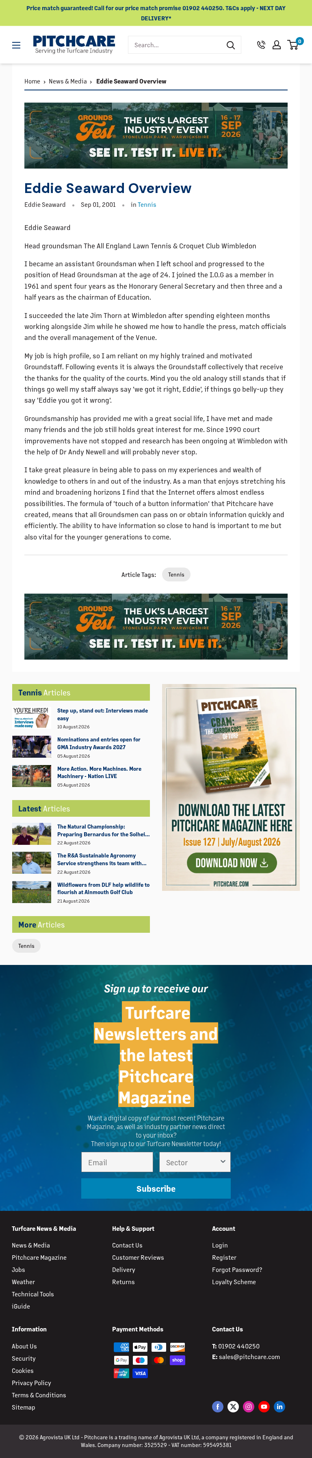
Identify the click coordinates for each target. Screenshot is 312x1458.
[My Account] (277, 44)
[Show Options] (223, 1162)
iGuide (21, 1306)
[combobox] (174, 44)
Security (24, 1358)
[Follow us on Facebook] (217, 1406)
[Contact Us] (261, 44)
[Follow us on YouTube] (264, 1406)
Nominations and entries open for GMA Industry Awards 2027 (99, 743)
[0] (293, 45)
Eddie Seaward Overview (131, 81)
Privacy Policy (31, 1382)
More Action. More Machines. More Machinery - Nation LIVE (99, 772)
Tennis (26, 945)
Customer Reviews (138, 1257)
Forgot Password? (237, 1269)
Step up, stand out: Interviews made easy (102, 714)
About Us (24, 1346)
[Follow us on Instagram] (248, 1406)
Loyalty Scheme (234, 1281)
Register (224, 1257)
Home (32, 81)
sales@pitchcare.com (249, 1356)
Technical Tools (33, 1294)
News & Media (68, 81)
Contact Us (127, 1245)
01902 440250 (239, 1346)
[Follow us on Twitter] (233, 1406)
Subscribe (156, 1188)
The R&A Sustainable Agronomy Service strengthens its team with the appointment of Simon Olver (99, 859)
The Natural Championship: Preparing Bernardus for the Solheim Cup (103, 830)
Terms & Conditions (39, 1395)
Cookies (23, 1370)
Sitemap (23, 1407)
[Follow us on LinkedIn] (279, 1406)
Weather (23, 1281)
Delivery (123, 1269)
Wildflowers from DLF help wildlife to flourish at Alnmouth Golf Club (103, 888)
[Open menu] (16, 45)
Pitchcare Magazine (39, 1257)
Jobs (18, 1269)
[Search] (231, 44)
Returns (123, 1281)
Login (220, 1245)
